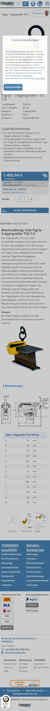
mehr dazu (27, 76)
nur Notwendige (38, 78)
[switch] (5, 707)
